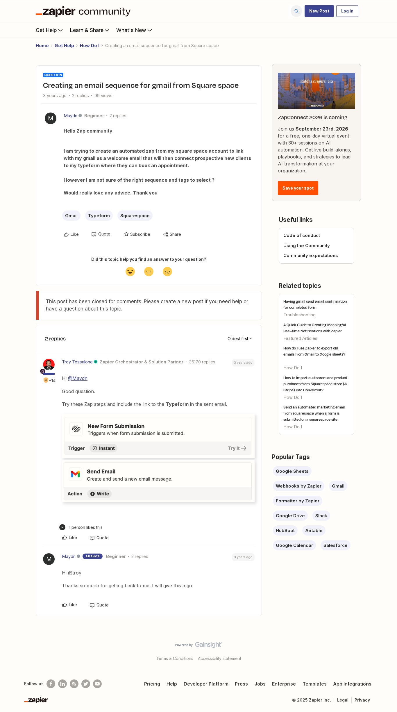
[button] (319, 11)
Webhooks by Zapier (298, 486)
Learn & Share (86, 30)
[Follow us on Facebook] (51, 683)
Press (241, 684)
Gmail (71, 215)
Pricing (152, 684)
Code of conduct (301, 235)
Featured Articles (300, 338)
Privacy (362, 699)
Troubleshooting (299, 314)
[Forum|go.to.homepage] (84, 11)
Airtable (314, 530)
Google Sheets (292, 471)
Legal (342, 699)
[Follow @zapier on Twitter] (85, 683)
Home (42, 45)
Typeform (99, 215)
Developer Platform (206, 684)
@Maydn (77, 378)
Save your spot (298, 187)
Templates (315, 684)
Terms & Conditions (174, 658)
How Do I (89, 45)
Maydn (70, 115)
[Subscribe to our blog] (74, 683)
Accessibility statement (219, 658)
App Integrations (352, 684)
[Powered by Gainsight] (198, 646)
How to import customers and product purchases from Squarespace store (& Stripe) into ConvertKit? (315, 383)
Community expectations (310, 255)
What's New (131, 30)
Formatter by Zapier (297, 501)
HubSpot (285, 530)
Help (172, 684)
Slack (321, 515)
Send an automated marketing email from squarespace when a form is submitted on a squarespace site (314, 413)
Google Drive (290, 515)
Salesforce (335, 545)
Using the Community (306, 245)
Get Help (46, 30)
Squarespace (135, 215)
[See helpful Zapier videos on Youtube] (97, 683)
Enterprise (284, 684)
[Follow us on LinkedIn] (62, 683)
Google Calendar (294, 545)
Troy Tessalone (77, 362)
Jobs (260, 684)
